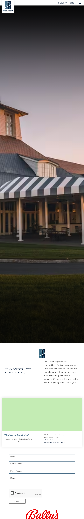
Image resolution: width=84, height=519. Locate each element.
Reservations (66, 3)
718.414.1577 (48, 440)
